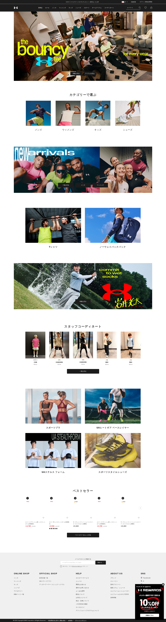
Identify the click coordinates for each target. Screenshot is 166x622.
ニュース (79, 581)
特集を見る (76, 73)
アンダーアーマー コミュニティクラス (51, 584)
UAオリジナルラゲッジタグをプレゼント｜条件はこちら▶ (82, 2)
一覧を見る (65, 185)
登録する (100, 562)
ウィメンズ (62, 7)
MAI (106, 362)
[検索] (140, 8)
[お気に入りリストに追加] (43, 517)
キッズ (71, 7)
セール (47, 7)
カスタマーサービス (82, 578)
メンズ (54, 7)
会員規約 (70, 620)
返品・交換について (82, 600)
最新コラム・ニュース (117, 587)
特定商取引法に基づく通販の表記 (57, 620)
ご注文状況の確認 (82, 604)
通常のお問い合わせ (82, 587)
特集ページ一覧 (19, 594)
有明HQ (35, 360)
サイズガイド (80, 607)
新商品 (40, 7)
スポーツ (86, 7)
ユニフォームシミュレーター (119, 591)
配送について (80, 594)
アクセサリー (18, 591)
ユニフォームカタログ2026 (119, 594)
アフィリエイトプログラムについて (87, 610)
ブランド (113, 578)
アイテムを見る (90, 73)
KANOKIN (59, 362)
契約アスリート (115, 584)
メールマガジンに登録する (83, 559)
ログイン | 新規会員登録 (146, 2)
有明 (59, 360)
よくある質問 (80, 591)
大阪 (107, 360)
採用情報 (113, 597)
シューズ (78, 7)
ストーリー (114, 581)
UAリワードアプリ (45, 581)
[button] (140, 345)
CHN (35, 362)
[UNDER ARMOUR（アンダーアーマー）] (16, 8)
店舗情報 (133, 2)
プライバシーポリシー (77, 566)
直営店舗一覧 (43, 578)
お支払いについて (82, 597)
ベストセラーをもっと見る (83, 535)
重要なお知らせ (81, 584)
